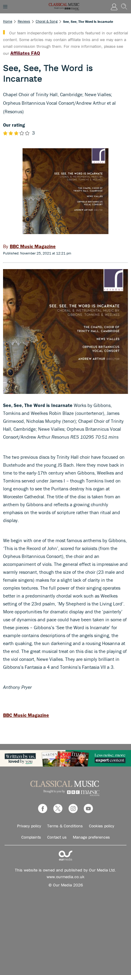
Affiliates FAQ (25, 53)
